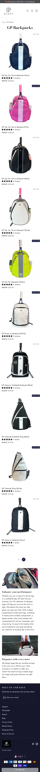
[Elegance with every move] (20, 645)
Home (3, 22)
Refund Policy (7, 726)
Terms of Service (8, 734)
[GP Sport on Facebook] (33, 743)
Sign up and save (13, 687)
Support (5, 706)
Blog (3, 718)
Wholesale (6, 710)
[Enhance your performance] (20, 578)
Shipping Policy (8, 730)
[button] (7, 78)
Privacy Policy (7, 722)
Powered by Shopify (6, 750)
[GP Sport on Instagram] (37, 743)
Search (4, 714)
